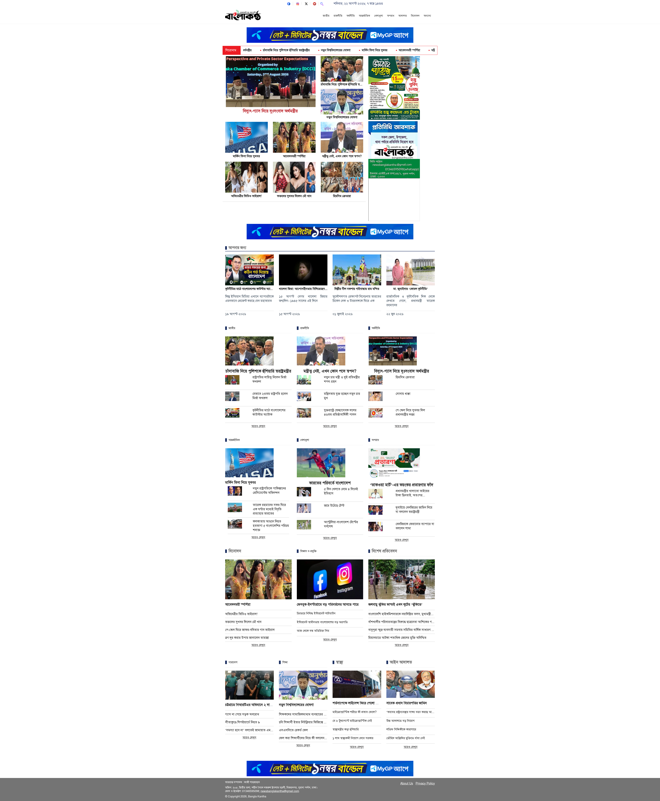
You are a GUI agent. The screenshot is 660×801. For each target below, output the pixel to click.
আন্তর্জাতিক (364, 16)
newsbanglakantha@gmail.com (280, 791)
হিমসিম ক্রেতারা (342, 196)
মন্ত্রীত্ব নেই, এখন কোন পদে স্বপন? (409, 50)
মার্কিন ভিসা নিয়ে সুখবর (333, 50)
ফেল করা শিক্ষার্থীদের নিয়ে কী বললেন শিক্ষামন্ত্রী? (303, 738)
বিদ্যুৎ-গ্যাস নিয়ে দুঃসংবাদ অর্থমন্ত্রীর (270, 111)
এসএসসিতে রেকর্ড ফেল (293, 730)
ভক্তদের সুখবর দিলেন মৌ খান (294, 196)
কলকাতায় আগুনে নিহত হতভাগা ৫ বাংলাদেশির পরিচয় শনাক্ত (271, 525)
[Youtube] (314, 3)
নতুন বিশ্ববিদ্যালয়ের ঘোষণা (295, 50)
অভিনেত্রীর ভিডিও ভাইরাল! (246, 196)
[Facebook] (288, 3)
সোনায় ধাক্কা (403, 394)
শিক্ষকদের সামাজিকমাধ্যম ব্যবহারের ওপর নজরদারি (303, 714)
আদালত (402, 16)
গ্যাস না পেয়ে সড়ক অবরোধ (242, 714)
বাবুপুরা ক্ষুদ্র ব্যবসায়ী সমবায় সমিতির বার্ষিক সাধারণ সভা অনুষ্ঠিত (401, 630)
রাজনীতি (338, 16)
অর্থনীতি (350, 16)
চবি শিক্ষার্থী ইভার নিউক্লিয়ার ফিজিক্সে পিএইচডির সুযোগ (303, 722)
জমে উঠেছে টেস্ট (334, 506)
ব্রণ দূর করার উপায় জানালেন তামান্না (247, 638)
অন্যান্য (427, 16)
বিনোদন (415, 16)
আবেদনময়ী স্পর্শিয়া (368, 50)
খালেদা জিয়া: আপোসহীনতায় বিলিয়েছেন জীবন (305, 289)
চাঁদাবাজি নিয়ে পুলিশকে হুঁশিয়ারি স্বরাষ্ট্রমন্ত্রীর (245, 50)
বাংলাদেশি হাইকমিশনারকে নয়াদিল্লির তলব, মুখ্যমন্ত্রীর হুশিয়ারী (401, 614)
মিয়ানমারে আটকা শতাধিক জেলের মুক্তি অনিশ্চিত (397, 638)
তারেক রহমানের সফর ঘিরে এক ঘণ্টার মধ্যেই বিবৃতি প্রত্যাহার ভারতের (269, 509)
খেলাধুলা (378, 16)
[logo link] (243, 15)
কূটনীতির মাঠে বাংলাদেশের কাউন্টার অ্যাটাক (249, 289)
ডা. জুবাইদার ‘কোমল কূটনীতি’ (410, 289)
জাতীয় (326, 16)
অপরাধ (390, 16)
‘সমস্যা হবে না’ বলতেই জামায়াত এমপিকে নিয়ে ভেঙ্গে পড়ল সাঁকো (249, 730)
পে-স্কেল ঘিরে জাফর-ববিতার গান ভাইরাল (250, 630)
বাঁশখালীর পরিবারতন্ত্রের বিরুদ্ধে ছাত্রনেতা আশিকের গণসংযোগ (401, 622)
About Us (406, 783)
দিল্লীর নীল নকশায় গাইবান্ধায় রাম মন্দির (356, 289)
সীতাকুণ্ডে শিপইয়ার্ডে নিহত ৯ (242, 722)
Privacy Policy (425, 783)
